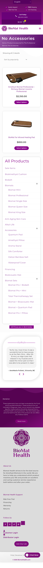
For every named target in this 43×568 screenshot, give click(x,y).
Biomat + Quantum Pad (20, 307)
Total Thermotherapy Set (20, 296)
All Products (17, 161)
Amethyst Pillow (16, 240)
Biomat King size (16, 212)
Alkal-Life (9, 224)
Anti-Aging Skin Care (15, 219)
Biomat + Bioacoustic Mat (21, 302)
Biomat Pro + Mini (17, 290)
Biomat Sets (11, 280)
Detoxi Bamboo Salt (18, 257)
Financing (10, 269)
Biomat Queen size (17, 206)
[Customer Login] (4, 531)
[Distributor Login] (4, 534)
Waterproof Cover (17, 262)
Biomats (9, 185)
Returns (6, 509)
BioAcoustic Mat (13, 275)
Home (4, 43)
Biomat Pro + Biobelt (18, 285)
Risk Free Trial (9, 499)
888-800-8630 (23, 17)
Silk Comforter (15, 251)
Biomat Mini (14, 190)
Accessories (11, 230)
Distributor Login (11, 537)
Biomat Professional (18, 195)
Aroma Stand (14, 246)
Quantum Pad (15, 234)
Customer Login (10, 533)
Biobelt (8, 180)
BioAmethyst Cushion (16, 174)
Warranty (7, 506)
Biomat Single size (17, 201)
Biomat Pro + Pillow (18, 313)
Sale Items (10, 168)
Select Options (22, 102)
